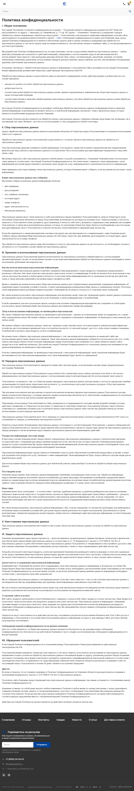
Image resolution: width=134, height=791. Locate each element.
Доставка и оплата (114, 719)
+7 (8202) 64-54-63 (15, 759)
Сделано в (114, 787)
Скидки (61, 719)
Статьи (93, 719)
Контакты (43, 719)
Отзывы (26, 719)
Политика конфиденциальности (40, 787)
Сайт (59, 38)
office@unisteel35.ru (14, 764)
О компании (8, 719)
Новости (77, 719)
